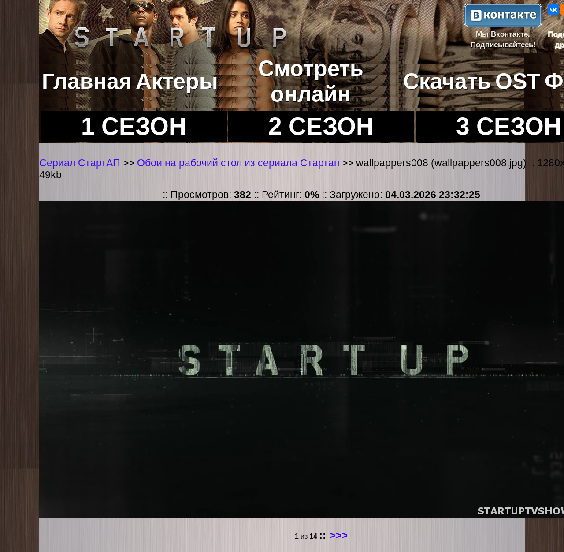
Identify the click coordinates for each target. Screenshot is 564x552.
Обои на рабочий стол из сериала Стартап (239, 163)
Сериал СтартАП (79, 163)
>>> (338, 535)
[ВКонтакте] (553, 9)
